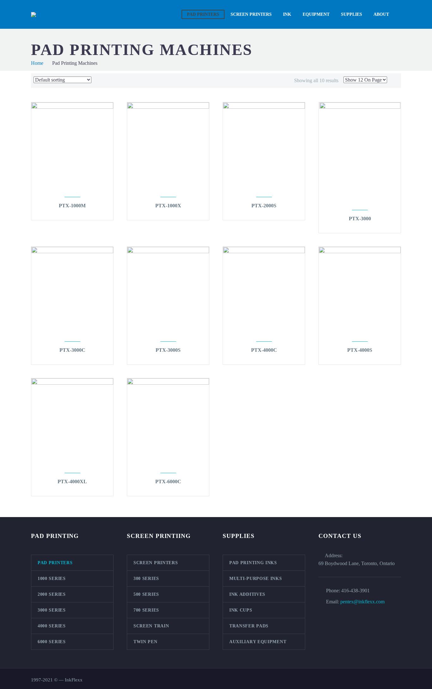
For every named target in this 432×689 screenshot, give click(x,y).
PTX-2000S (263, 205)
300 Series (146, 578)
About (381, 14)
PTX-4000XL (72, 481)
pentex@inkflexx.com (362, 601)
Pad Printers (203, 14)
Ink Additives (247, 594)
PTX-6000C (168, 481)
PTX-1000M (72, 205)
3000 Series (52, 610)
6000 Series (52, 641)
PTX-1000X (168, 205)
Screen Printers (251, 14)
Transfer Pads (248, 626)
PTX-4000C (264, 350)
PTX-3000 (360, 218)
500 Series (146, 594)
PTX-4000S (359, 350)
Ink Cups (240, 610)
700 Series (146, 610)
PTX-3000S (168, 350)
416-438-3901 (355, 590)
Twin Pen (145, 641)
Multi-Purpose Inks (255, 578)
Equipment (316, 14)
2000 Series (52, 594)
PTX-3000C (72, 350)
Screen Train (151, 626)
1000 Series (52, 578)
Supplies (351, 14)
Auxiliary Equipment (257, 641)
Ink (287, 14)
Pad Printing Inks (253, 562)
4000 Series (52, 626)
